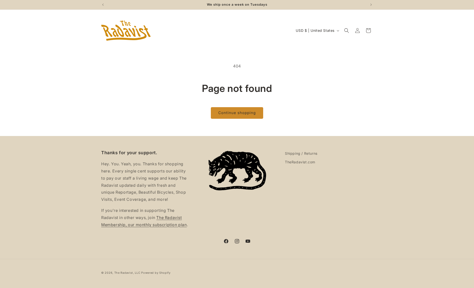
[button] (346, 30)
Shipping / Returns (301, 153)
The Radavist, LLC (127, 272)
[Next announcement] (371, 4)
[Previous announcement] (103, 4)
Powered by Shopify (156, 272)
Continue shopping (237, 112)
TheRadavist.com (300, 162)
